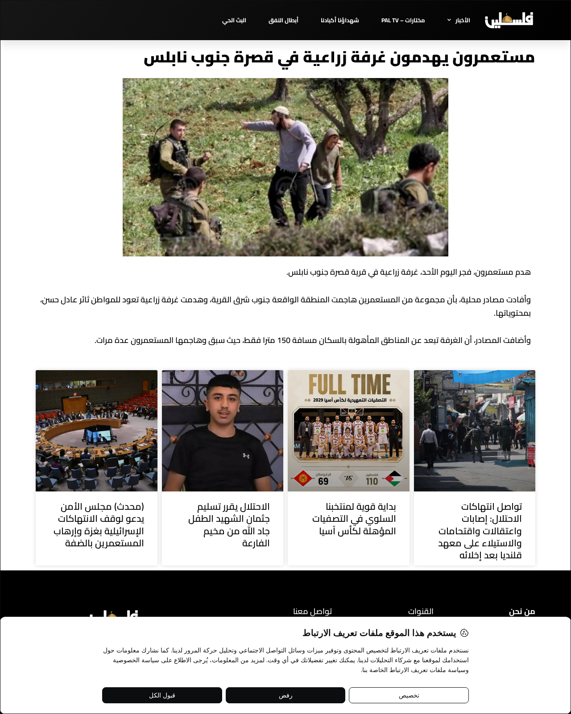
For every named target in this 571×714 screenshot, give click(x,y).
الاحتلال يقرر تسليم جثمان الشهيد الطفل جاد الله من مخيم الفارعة (229, 525)
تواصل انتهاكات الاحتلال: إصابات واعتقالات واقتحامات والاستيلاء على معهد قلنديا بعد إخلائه (480, 531)
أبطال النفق (283, 20)
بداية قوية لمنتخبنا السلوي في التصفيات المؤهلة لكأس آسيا (354, 519)
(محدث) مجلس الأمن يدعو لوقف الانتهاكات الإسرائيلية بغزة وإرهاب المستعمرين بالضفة (99, 525)
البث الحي (234, 20)
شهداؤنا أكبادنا (340, 20)
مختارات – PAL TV (403, 20)
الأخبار (462, 20)
